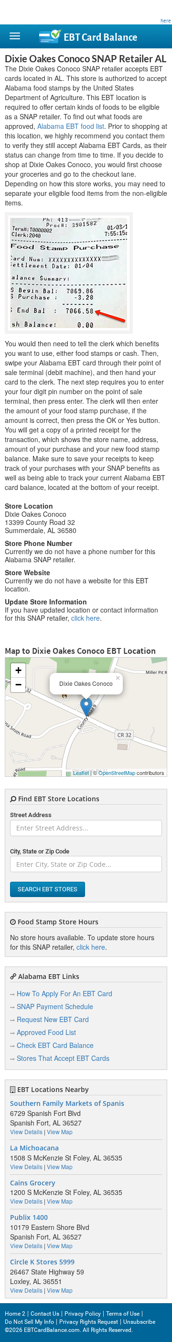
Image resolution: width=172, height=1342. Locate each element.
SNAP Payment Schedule (55, 1006)
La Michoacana (34, 1148)
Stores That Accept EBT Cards (63, 1058)
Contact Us (45, 1314)
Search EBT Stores (47, 889)
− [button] (18, 685)
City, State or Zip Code (39, 851)
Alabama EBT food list (70, 126)
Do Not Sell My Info (29, 1322)
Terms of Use (123, 1314)
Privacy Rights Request (88, 1322)
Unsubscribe (139, 1322)
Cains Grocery (32, 1183)
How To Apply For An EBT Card (64, 993)
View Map (60, 1131)
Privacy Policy (82, 1314)
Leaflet (81, 772)
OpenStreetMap (116, 772)
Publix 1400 (29, 1217)
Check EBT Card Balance (55, 1045)
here (166, 20)
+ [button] (18, 670)
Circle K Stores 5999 (42, 1262)
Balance (100, 37)
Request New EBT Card (53, 1019)
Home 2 (15, 1314)
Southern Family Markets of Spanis (67, 1103)
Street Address (31, 815)
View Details (26, 1131)
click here (85, 618)
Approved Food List (46, 1032)
